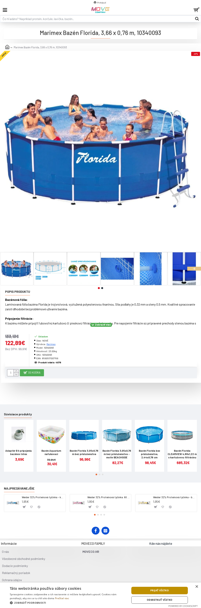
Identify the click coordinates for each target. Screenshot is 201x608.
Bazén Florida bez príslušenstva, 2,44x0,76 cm (149, 454)
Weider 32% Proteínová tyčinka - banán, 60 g (174, 497)
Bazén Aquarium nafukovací (51, 452)
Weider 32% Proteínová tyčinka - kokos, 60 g (43, 497)
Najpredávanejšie (19, 488)
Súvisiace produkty (18, 414)
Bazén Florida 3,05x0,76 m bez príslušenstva (84, 452)
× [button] (196, 586)
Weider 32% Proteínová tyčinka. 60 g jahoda (108, 497)
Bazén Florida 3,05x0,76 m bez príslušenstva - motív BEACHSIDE (116, 454)
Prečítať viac (62, 598)
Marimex (51, 344)
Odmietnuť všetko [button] (159, 600)
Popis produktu (17, 291)
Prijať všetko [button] (159, 590)
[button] (7, 269)
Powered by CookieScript (183, 605)
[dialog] (100, 595)
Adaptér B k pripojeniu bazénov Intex (18, 452)
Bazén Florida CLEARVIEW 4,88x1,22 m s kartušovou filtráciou (182, 454)
